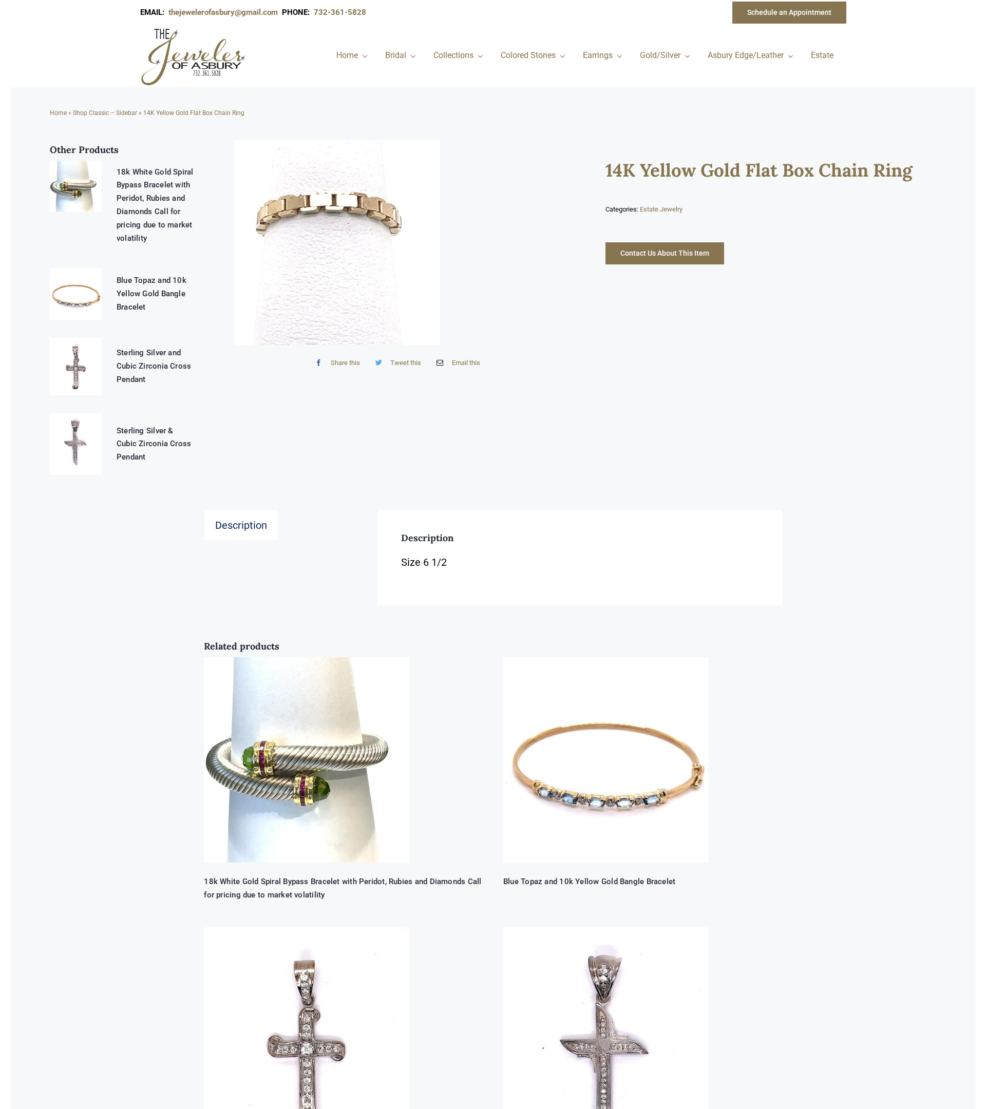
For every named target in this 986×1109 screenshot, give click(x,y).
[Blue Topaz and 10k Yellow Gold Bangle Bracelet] (642, 760)
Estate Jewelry (661, 209)
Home (58, 113)
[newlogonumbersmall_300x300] (194, 30)
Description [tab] (241, 525)
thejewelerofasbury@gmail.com (225, 12)
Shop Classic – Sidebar (105, 113)
